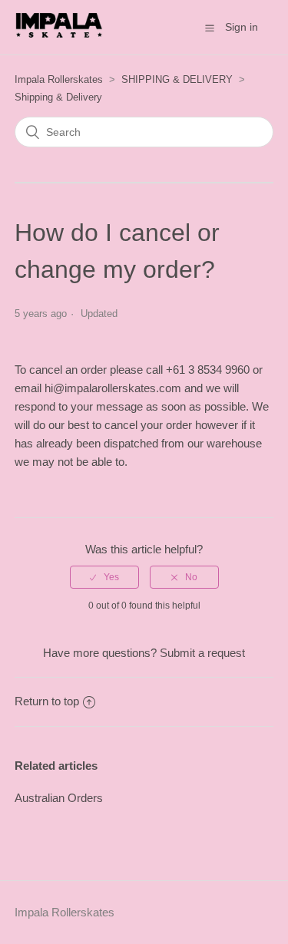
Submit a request (202, 652)
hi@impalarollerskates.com (114, 387)
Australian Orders (59, 797)
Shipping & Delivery (58, 97)
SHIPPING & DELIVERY (177, 79)
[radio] (104, 577)
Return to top (47, 701)
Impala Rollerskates (59, 79)
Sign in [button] (241, 27)
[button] (209, 27)
